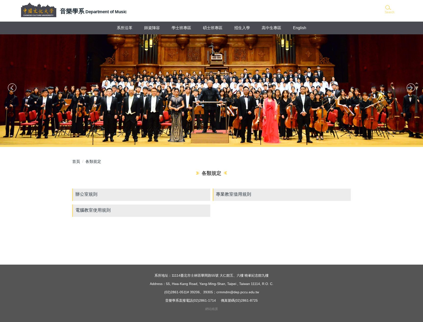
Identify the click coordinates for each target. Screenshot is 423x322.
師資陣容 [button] (152, 28)
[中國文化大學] (38, 9)
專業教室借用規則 (233, 194)
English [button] (299, 28)
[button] (389, 10)
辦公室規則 (86, 194)
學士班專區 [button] (181, 28)
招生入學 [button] (242, 28)
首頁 (76, 161)
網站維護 (211, 309)
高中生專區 (271, 28)
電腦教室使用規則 (93, 210)
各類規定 (93, 161)
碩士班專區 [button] (213, 28)
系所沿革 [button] (124, 28)
